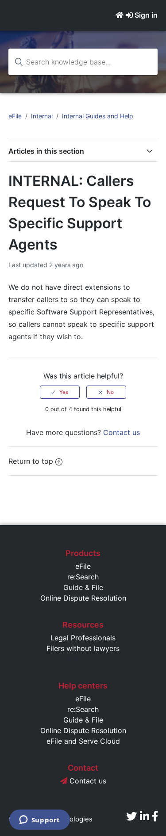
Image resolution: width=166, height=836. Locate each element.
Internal (42, 116)
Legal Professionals (83, 637)
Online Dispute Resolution (83, 598)
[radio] (60, 392)
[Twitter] (131, 816)
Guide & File (83, 587)
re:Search (83, 576)
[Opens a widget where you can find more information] (39, 821)
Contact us (121, 432)
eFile (15, 116)
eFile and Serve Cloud (83, 741)
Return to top (30, 461)
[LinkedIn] (144, 816)
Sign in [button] (146, 15)
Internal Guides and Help (97, 116)
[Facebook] (155, 816)
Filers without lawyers (83, 648)
